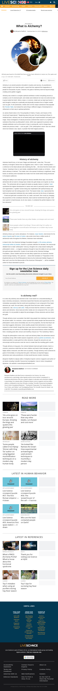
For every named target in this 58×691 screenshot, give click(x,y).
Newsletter (52, 80)
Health (23, 6)
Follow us (44, 80)
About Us (42, 665)
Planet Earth (38, 6)
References (45, 31)
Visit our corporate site (34, 652)
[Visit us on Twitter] (18, 2)
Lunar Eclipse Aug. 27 (15, 10)
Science (30, 6)
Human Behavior (28, 23)
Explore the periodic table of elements (29, 632)
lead (42, 191)
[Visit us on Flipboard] (25, 2)
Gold (51, 184)
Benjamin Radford (21, 31)
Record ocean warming (46, 10)
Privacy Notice (48, 282)
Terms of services (22, 282)
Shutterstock (17, 76)
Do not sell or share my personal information (46, 679)
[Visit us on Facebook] (15, 2)
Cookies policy (45, 669)
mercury (15, 307)
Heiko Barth (10, 76)
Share (6, 80)
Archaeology (15, 6)
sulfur (22, 307)
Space (45, 6)
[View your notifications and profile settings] (50, 2)
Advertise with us (10, 674)
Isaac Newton (39, 234)
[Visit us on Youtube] (23, 2)
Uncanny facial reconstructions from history (29, 637)
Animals (7, 6)
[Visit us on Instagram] (20, 2)
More (51, 6)
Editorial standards (11, 677)
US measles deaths (30, 10)
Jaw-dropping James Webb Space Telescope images (29, 618)
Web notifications (28, 674)
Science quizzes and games (41, 617)
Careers (42, 674)
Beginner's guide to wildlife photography (41, 622)
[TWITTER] (13, 371)
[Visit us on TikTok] (28, 2)
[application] (29, 144)
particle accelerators (45, 338)
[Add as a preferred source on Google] (29, 657)
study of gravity (7, 236)
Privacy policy (27, 669)
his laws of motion (20, 236)
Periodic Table (9, 107)
